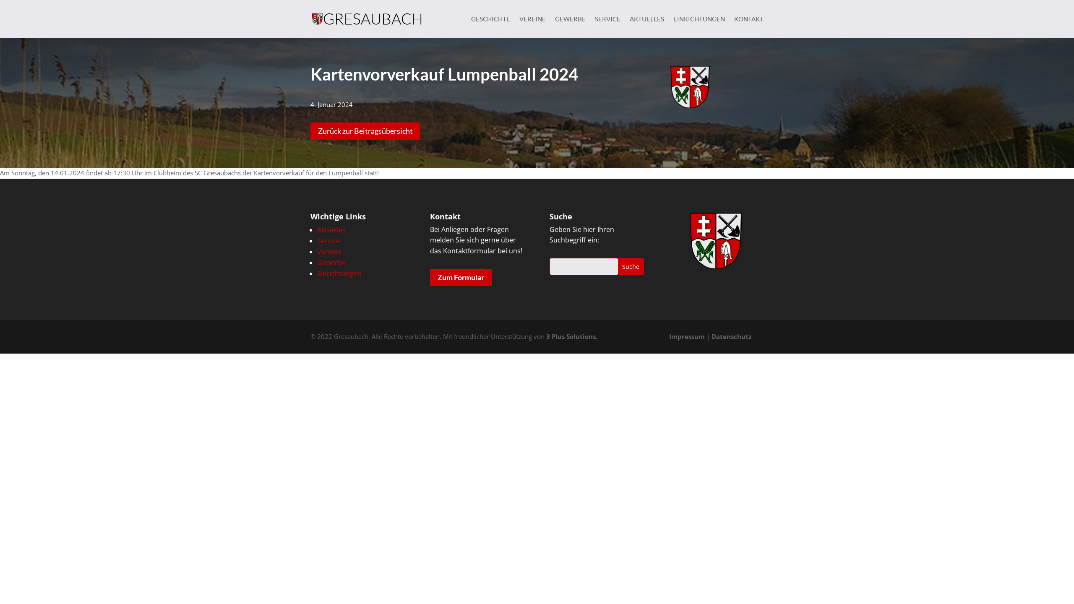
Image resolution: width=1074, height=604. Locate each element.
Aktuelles (647, 19)
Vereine (532, 19)
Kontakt (749, 19)
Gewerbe (570, 19)
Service (607, 19)
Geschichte (490, 19)
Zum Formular (461, 277)
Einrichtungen (699, 19)
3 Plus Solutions (571, 336)
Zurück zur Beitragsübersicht (365, 130)
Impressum (687, 336)
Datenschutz (731, 336)
